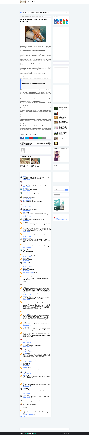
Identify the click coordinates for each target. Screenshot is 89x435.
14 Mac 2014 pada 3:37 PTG (27, 373)
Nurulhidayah (25, 399)
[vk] (55, 22)
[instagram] (58, 22)
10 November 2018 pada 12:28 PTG (28, 414)
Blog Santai (25, 339)
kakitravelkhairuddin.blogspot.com (28, 272)
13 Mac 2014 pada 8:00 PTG (27, 274)
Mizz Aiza (24, 327)
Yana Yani (24, 249)
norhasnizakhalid (26, 254)
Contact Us (67, 433)
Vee (23, 287)
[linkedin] (61, 20)
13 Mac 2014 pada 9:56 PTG (27, 320)
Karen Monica (25, 367)
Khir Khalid (24, 262)
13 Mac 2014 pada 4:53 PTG (27, 220)
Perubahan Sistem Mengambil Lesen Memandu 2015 (63, 133)
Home (61, 433)
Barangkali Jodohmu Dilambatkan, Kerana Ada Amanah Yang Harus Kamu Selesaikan (36, 12)
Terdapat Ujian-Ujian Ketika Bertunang (24, 166)
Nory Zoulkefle (25, 188)
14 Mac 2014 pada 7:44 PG (27, 351)
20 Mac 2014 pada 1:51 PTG (27, 408)
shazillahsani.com (26, 238)
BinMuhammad (25, 296)
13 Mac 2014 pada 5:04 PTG (27, 231)
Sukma (24, 218)
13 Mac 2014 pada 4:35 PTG (27, 206)
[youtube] (61, 22)
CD (23, 383)
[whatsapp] (64, 22)
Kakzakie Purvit (25, 348)
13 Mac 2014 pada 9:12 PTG (27, 299)
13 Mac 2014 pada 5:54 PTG (27, 252)
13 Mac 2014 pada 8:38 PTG (27, 285)
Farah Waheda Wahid (26, 200)
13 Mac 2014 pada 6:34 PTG (27, 260)
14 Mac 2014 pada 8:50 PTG (27, 378)
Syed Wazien (25, 184)
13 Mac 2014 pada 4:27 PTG (27, 198)
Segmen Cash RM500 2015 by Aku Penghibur (63, 108)
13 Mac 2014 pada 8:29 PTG (27, 282)
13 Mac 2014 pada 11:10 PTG (27, 342)
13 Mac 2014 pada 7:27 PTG (27, 266)
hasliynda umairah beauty (27, 196)
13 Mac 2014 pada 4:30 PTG (27, 202)
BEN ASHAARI (56, 218)
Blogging (26, 433)
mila (23, 222)
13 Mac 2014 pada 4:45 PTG (27, 216)
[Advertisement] (38, 7)
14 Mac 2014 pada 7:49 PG (27, 358)
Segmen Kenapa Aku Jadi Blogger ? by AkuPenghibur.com (63, 142)
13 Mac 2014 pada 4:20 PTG (27, 194)
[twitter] (58, 20)
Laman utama (22, 16)
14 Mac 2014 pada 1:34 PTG (27, 365)
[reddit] (64, 20)
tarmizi (24, 322)
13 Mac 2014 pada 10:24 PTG (27, 337)
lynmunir (24, 244)
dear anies (24, 371)
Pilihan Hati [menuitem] (33, 1)
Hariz (24, 403)
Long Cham (25, 344)
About (64, 433)
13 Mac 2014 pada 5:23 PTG (27, 242)
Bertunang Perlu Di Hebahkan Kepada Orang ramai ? (35, 166)
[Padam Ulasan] (32, 330)
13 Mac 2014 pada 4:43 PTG (27, 210)
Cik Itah (24, 204)
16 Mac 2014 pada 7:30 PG (27, 397)
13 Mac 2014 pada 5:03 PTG (27, 225)
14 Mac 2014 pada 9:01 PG (27, 361)
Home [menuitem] (29, 1)
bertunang (26, 16)
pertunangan (34, 134)
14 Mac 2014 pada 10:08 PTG (27, 381)
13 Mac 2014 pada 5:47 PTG (27, 247)
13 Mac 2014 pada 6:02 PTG (27, 256)
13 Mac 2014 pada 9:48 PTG (27, 312)
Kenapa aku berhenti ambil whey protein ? (61, 219)
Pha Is (24, 388)
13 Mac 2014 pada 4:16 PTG (27, 190)
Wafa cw (24, 301)
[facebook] (55, 20)
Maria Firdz (25, 395)
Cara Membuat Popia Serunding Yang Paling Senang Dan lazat (63, 117)
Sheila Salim (25, 192)
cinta (26, 134)
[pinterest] (67, 20)
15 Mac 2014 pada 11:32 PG (27, 386)
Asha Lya (24, 208)
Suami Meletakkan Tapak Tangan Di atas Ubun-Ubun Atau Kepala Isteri (63, 122)
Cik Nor (24, 181)
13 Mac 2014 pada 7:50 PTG (27, 270)
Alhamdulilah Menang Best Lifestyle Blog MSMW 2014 (63, 137)
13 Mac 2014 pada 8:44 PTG (27, 294)
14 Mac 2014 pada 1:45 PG (27, 346)
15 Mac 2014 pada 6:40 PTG (27, 393)
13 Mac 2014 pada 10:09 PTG (27, 330)
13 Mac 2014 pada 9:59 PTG (27, 325)
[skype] (67, 22)
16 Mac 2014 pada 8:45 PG (27, 401)
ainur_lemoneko (25, 314)
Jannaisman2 (25, 410)
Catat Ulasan (22, 416)
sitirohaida (24, 176)
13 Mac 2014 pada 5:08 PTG (27, 236)
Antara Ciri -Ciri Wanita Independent (62, 112)
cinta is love (29, 134)
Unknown (24, 212)
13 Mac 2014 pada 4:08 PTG (27, 186)
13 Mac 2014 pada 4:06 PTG (27, 179)
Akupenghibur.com (24, 23)
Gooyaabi (34, 433)
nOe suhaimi (25, 353)
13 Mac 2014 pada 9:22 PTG (27, 309)
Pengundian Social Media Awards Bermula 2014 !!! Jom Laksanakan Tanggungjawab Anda (63, 128)
